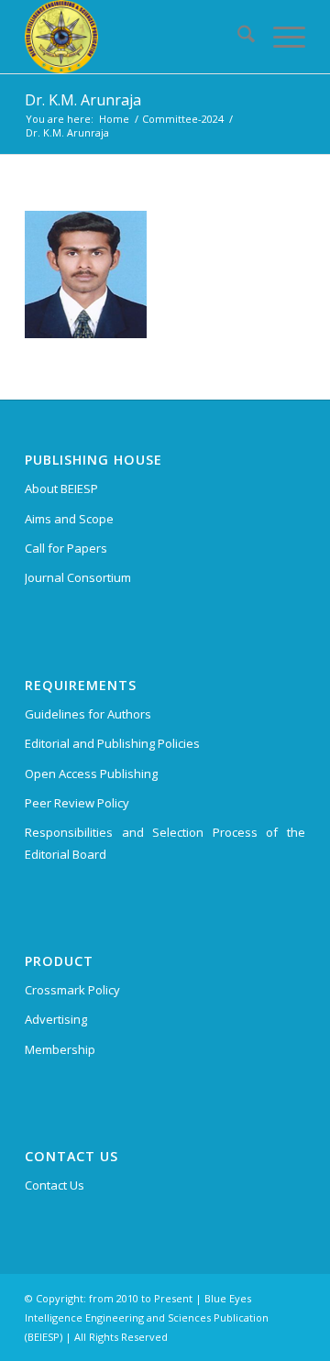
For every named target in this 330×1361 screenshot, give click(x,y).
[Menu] (280, 36)
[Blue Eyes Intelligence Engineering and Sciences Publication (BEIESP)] (137, 36)
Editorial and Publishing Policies (112, 743)
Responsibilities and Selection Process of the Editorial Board (165, 843)
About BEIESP (61, 488)
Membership (60, 1049)
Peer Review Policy (77, 803)
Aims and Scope (69, 518)
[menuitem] (237, 36)
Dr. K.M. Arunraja (83, 100)
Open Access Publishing (91, 773)
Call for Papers (66, 548)
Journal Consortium (78, 577)
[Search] (237, 36)
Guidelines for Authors (88, 714)
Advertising (56, 1019)
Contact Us (54, 1185)
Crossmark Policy (72, 990)
